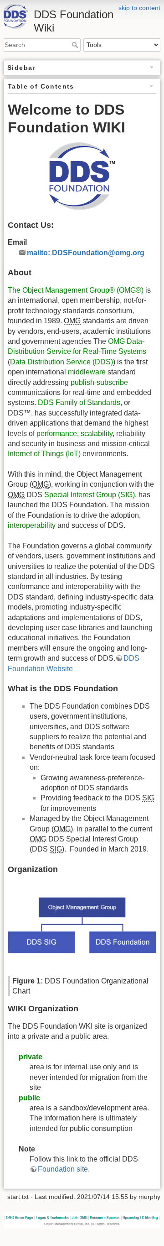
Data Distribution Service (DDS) (61, 362)
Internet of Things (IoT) (44, 453)
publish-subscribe (99, 382)
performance (56, 433)
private (30, 1057)
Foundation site (63, 1169)
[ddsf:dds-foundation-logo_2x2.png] (82, 176)
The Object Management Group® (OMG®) (76, 290)
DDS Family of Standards (79, 402)
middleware (87, 372)
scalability (97, 433)
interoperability (32, 525)
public (29, 1098)
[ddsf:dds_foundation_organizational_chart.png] (82, 925)
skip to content (139, 7)
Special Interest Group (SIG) (89, 495)
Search (76, 45)
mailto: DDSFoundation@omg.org (85, 253)
